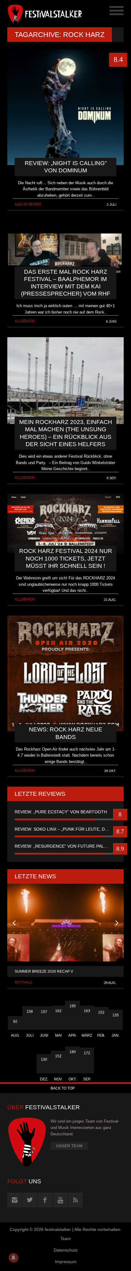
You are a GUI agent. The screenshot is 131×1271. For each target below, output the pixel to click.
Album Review (28, 204)
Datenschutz (66, 1250)
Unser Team (69, 1146)
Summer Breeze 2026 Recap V (44, 971)
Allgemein (25, 321)
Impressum (65, 1261)
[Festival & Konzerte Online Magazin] (36, 13)
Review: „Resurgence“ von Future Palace (63, 846)
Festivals (23, 982)
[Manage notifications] (13, 1258)
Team (65, 1238)
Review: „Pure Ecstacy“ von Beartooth (61, 811)
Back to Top (63, 1088)
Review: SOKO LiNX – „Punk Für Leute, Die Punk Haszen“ (65, 829)
